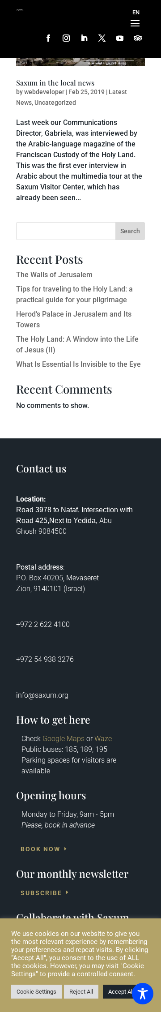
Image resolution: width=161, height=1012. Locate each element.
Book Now (40, 849)
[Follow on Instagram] (66, 38)
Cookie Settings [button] (36, 991)
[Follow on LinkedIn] (84, 38)
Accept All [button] (121, 991)
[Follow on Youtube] (120, 38)
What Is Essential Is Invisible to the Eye (78, 364)
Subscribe (41, 892)
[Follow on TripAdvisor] (138, 38)
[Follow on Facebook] (48, 38)
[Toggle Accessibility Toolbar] (142, 993)
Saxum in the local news (55, 82)
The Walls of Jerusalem (54, 274)
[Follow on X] (102, 38)
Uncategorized (55, 102)
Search (130, 231)
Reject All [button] (81, 991)
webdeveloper (44, 91)
